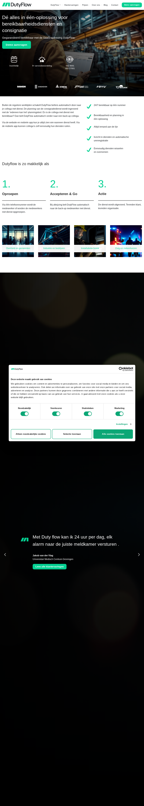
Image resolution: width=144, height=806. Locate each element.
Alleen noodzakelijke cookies (31, 434)
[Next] (138, 554)
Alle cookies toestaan (113, 434)
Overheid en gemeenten (18, 248)
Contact (114, 5)
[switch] (56, 413)
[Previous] (5, 554)
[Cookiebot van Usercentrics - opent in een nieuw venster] (121, 369)
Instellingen (122, 424)
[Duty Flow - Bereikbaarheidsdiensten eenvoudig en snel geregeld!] (16, 5)
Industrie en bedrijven (54, 248)
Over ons (96, 5)
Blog (106, 5)
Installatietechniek (90, 248)
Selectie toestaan (72, 434)
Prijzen (85, 5)
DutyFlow (55, 5)
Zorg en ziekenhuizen (126, 248)
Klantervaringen (71, 5)
